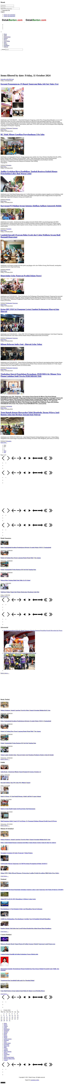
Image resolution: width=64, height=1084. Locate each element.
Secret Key (3, 8)
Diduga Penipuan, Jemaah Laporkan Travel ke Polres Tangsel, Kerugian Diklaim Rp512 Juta (25, 710)
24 (9, 1018)
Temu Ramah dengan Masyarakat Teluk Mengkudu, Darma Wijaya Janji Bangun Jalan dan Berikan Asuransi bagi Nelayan (30, 413)
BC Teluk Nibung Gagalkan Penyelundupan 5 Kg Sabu (22, 134)
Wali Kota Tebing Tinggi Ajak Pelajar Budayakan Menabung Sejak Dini (20, 592)
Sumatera (9, 165)
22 (4, 1018)
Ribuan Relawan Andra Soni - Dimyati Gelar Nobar (21, 344)
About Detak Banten (9, 1057)
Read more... (4, 129)
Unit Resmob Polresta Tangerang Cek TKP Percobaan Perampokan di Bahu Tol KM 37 (24, 863)
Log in (2, 12)
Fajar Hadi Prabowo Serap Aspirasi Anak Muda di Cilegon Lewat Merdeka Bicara (23, 991)
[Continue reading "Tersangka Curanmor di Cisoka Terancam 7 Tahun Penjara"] (4, 849)
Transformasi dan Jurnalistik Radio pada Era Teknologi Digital (17, 980)
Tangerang (6, 1030)
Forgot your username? (9, 14)
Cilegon (6, 1026)
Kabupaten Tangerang (12, 128)
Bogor (5, 1034)
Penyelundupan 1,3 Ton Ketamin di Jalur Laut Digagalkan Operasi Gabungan (21, 909)
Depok (5, 1033)
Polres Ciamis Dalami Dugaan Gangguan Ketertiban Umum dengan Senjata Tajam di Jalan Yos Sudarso (28, 842)
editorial (6, 1050)
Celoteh (6, 1048)
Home (5, 1023)
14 (1, 1017)
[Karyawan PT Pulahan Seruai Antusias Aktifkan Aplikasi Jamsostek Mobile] (12, 219)
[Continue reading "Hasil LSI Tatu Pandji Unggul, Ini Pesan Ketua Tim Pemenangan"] (4, 805)
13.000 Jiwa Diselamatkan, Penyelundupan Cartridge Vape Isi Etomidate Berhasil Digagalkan (25, 919)
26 (15, 1018)
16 (6, 1017)
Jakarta (5, 1037)
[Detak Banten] (24, 21)
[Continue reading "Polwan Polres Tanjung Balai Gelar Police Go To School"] (4, 577)
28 (1, 1020)
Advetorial (9, 406)
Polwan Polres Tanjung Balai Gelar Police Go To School (15, 580)
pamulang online (35, 1080)
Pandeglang (7, 1029)
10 (9, 1015)
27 (17, 1018)
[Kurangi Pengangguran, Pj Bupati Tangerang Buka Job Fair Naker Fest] (12, 117)
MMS (5, 1047)
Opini (5, 1041)
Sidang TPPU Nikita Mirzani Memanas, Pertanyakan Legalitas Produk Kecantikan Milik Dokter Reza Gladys (30, 873)
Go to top (3, 1082)
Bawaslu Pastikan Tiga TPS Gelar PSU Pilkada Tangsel (15, 782)
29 (4, 1020)
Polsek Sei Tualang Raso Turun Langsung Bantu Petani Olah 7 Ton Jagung (21, 558)
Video (5, 1055)
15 (4, 1017)
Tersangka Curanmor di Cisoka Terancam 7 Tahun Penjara (17, 853)
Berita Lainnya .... (5, 596)
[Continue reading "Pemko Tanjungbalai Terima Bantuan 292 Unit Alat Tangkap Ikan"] (4, 566)
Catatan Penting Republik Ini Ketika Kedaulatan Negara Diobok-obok (19, 954)
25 (12, 1018)
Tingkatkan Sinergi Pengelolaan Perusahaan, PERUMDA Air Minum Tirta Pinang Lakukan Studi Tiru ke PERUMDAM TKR (31, 375)
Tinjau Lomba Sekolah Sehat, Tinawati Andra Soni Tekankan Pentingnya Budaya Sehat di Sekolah (27, 755)
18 (12, 1017)
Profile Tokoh (7, 1043)
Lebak (5, 1027)
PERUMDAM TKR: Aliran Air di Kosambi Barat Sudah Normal (20, 653)
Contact (6, 1060)
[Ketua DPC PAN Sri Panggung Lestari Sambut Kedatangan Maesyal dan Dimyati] (12, 331)
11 (12, 1015)
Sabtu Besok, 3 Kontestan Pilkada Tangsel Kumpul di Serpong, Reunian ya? (21, 771)
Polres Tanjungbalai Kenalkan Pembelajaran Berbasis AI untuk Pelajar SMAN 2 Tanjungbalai (26, 547)
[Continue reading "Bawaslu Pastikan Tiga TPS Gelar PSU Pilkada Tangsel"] (4, 779)
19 (15, 1017)
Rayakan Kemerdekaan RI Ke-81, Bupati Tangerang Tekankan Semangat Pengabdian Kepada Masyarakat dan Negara (33, 630)
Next (5, 451)
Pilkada (5, 1053)
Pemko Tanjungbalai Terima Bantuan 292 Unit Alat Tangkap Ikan (18, 569)
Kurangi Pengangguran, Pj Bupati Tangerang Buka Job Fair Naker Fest (29, 84)
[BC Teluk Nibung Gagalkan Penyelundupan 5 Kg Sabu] (12, 154)
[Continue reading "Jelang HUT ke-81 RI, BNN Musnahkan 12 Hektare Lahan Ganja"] (4, 896)
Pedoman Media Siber (9, 1058)
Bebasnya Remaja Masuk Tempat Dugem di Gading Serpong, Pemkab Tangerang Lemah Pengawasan (28, 944)
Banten (5, 1036)
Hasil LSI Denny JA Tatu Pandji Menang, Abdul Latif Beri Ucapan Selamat (21, 796)
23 (6, 1018)
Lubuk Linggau (7, 1039)
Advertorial (6, 1054)
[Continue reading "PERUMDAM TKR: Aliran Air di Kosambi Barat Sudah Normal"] (19, 669)
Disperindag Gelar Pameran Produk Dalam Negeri (21, 276)
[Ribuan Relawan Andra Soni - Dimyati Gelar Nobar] (12, 359)
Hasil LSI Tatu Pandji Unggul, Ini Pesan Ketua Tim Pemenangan (18, 808)
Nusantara (6, 1040)
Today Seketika (7, 1051)
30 (6, 1020)
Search (3, 49)
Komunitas (6, 1044)
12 (15, 1015)
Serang (8, 199)
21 (1, 1018)
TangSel (6, 1032)
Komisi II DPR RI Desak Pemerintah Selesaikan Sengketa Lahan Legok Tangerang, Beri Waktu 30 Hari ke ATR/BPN (32, 889)
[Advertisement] (32, 61)
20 (17, 1017)
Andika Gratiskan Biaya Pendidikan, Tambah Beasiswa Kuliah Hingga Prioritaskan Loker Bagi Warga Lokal (29, 172)
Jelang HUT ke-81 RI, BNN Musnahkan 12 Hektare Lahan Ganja (18, 899)
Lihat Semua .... (4, 876)
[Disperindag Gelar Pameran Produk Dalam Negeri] (12, 293)
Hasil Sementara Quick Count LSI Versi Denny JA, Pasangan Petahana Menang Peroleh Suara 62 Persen (29, 821)
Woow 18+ (6, 1046)
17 (9, 1017)
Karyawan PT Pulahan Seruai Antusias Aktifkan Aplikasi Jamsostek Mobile (31, 206)
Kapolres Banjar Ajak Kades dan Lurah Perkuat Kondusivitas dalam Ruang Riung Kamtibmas (26, 928)
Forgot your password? (9, 16)
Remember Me (6, 10)
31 (9, 1020)
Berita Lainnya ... (5, 673)
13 (17, 1015)
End (5, 452)
